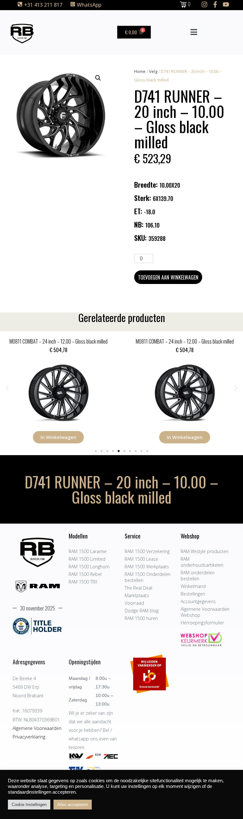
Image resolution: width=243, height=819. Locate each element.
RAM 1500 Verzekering (147, 551)
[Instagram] (204, 4)
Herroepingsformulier (202, 623)
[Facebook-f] (215, 4)
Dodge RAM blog (142, 611)
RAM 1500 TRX (83, 582)
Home (140, 71)
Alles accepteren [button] (72, 804)
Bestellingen (193, 594)
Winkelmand (193, 586)
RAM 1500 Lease (141, 559)
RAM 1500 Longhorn (89, 567)
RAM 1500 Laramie (88, 551)
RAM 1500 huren (141, 618)
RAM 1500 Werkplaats (147, 567)
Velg (153, 71)
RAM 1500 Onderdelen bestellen (148, 577)
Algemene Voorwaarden (37, 728)
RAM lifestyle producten (204, 551)
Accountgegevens (198, 601)
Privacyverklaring (29, 737)
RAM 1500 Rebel (85, 574)
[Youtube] (225, 4)
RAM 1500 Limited (87, 559)
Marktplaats (137, 595)
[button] (98, 78)
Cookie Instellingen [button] (29, 804)
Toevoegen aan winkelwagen (168, 277)
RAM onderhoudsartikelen (202, 562)
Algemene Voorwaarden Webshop (205, 612)
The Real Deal (138, 588)
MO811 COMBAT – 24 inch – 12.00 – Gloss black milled (58, 341)
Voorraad (134, 603)
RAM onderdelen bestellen (198, 576)
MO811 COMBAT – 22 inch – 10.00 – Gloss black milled (185, 341)
